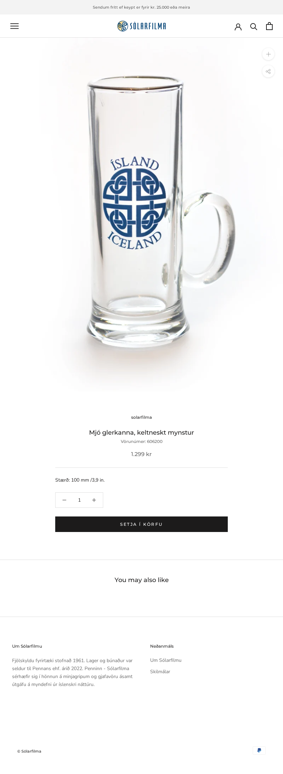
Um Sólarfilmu (166, 660)
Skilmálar (160, 671)
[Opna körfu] (269, 26)
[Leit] (253, 26)
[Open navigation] (14, 26)
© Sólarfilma (29, 751)
